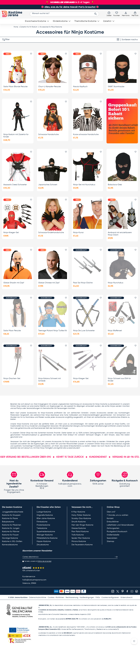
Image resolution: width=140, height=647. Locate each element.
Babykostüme (8, 522)
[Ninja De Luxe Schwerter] (87, 313)
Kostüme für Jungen (10, 528)
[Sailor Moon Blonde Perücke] (17, 69)
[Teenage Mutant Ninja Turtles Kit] (52, 313)
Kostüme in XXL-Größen (12, 541)
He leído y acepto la (37, 561)
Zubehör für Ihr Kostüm (28, 27)
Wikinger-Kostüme (45, 535)
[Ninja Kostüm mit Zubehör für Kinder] (17, 116)
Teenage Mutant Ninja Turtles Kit (52, 331)
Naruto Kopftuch (80, 87)
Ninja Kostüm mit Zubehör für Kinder (15, 136)
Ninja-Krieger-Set (11, 232)
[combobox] (64, 14)
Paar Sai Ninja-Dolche (83, 283)
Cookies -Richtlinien (56, 597)
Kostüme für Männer (10, 532)
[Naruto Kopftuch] (87, 69)
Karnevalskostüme (10, 545)
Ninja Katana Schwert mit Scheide (49, 380)
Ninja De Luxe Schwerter (84, 331)
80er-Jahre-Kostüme (46, 518)
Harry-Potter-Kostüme (81, 515)
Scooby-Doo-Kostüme (81, 518)
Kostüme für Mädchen (11, 525)
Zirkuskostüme (43, 545)
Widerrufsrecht (126, 597)
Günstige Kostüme (10, 538)
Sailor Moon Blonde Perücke (15, 87)
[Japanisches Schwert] (52, 167)
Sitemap (110, 541)
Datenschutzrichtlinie (37, 597)
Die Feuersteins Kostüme (82, 545)
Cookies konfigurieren (110, 597)
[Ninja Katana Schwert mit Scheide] (52, 360)
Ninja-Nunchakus (115, 283)
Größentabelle (113, 535)
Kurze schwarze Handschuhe (86, 134)
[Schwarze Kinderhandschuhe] (52, 214)
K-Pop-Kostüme (78, 512)
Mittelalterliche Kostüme (47, 538)
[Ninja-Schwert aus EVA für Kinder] (122, 360)
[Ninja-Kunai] (87, 214)
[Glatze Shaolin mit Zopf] (17, 265)
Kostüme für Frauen (10, 535)
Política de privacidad (44, 561)
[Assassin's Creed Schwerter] (17, 167)
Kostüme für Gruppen (11, 515)
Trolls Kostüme (78, 535)
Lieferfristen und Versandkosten (120, 525)
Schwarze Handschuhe (48, 134)
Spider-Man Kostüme (81, 538)
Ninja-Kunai (78, 232)
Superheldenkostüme (46, 532)
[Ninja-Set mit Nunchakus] (87, 167)
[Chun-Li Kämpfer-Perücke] (52, 69)
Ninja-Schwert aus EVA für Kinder (119, 380)
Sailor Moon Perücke (12, 331)
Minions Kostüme (79, 541)
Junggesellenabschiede (12, 512)
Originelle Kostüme (45, 515)
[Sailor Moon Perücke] (17, 313)
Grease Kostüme (79, 528)
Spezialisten (112, 538)
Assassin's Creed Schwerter (15, 185)
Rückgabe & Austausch (117, 532)
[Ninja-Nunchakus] (122, 265)
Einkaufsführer (113, 522)
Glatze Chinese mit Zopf (48, 283)
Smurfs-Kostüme (79, 522)
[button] (135, 13)
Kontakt (110, 518)
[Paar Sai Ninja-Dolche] (87, 265)
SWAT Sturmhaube (116, 87)
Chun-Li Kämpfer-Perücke (49, 87)
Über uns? (111, 512)
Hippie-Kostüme (44, 541)
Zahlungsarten (113, 528)
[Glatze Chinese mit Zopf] (52, 265)
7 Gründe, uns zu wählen (117, 515)
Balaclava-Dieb (115, 185)
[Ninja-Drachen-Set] (17, 360)
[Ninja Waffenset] (122, 313)
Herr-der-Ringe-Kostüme (82, 525)
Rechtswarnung (72, 597)
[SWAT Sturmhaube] (122, 69)
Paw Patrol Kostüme (80, 532)
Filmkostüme (42, 522)
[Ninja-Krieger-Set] (17, 214)
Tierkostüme (42, 528)
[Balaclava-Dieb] (122, 167)
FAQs (98, 597)
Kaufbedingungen (87, 597)
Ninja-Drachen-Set (11, 378)
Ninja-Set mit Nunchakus (84, 185)
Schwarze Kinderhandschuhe (51, 232)
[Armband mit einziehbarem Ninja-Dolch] (122, 214)
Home (16, 27)
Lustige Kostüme (44, 512)
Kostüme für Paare (10, 518)
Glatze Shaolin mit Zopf (13, 283)
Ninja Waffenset (115, 331)
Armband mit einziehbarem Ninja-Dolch (120, 234)
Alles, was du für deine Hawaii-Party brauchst (70, 6)
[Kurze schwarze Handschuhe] (87, 116)
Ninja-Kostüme (47, 413)
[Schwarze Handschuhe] (52, 116)
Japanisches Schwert (47, 185)
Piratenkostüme (43, 525)
